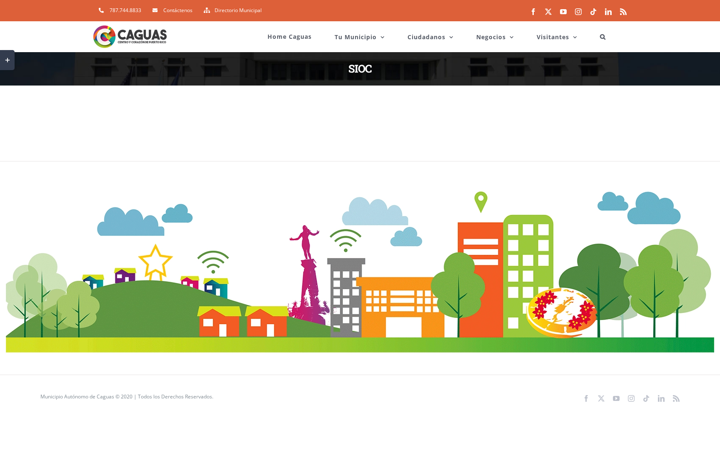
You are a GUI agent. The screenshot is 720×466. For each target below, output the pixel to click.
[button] (603, 32)
